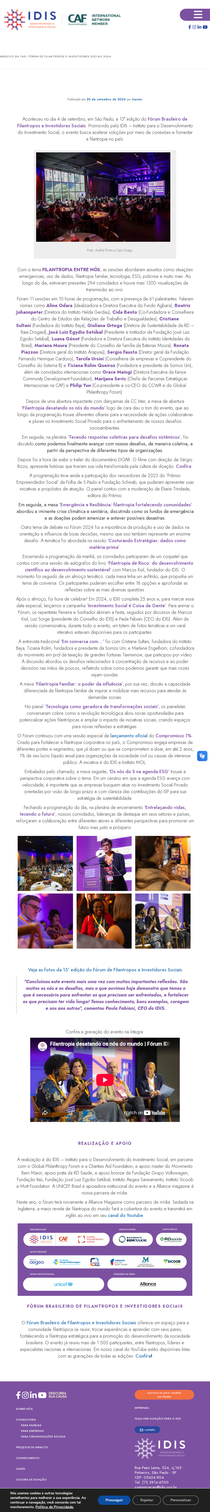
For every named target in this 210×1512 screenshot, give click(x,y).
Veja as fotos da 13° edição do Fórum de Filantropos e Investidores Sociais (105, 970)
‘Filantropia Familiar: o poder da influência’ (79, 684)
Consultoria (26, 1420)
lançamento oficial (129, 735)
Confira (183, 466)
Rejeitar (146, 1500)
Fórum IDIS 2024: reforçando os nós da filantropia (105, 84)
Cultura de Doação (31, 1479)
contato (149, 1429)
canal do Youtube (125, 1215)
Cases (20, 1469)
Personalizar (181, 1500)
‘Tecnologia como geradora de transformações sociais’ (102, 706)
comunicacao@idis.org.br (156, 1487)
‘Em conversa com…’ (82, 641)
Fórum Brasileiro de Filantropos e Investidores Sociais (81, 1322)
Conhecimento (27, 1458)
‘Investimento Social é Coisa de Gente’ (126, 605)
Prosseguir (114, 1500)
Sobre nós (24, 1409)
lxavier (137, 99)
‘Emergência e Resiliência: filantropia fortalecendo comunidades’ (125, 504)
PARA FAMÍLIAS (31, 1425)
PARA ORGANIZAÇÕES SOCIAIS (43, 1436)
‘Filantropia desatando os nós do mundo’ (63, 408)
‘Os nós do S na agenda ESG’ (139, 771)
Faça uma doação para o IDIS (158, 1418)
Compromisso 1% (173, 735)
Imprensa (142, 1408)
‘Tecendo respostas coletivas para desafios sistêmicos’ (124, 437)
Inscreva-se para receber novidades (164, 1395)
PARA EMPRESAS (32, 1431)
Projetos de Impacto (32, 1447)
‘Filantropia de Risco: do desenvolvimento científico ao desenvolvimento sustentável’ (109, 566)
